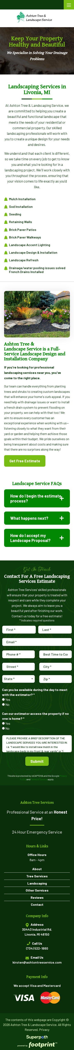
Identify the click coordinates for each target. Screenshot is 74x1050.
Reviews (37, 897)
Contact (37, 904)
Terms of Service (39, 779)
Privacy (44, 1029)
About (37, 869)
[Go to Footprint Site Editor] (37, 1045)
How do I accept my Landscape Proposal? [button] (30, 538)
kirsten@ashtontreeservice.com (37, 962)
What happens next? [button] (29, 518)
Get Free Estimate (24, 461)
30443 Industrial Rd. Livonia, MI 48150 (37, 931)
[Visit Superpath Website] (37, 1038)
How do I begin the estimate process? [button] (35, 498)
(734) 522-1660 (37, 948)
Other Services (37, 890)
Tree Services (37, 876)
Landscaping (37, 883)
